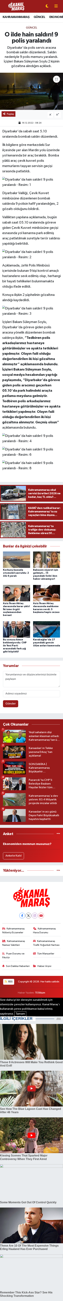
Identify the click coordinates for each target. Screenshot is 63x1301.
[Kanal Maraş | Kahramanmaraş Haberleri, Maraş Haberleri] (16, 6)
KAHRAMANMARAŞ (16, 17)
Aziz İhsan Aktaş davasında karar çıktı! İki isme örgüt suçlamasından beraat (16, 609)
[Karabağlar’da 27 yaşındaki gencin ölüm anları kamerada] (46, 629)
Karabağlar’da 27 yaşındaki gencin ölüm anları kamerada (46, 642)
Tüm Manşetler (45, 953)
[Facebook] (22, 915)
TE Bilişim (40, 992)
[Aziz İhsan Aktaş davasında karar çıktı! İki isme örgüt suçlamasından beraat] (16, 592)
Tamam (20, 1013)
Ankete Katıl (13, 855)
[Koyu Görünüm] (47, 6)
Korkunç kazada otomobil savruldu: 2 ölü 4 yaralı (16, 573)
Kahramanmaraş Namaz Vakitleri (13, 943)
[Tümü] (58, 833)
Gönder (10, 703)
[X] (28, 915)
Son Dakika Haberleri (18, 966)
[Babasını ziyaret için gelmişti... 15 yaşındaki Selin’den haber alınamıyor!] (46, 559)
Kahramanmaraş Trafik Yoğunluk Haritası (46, 943)
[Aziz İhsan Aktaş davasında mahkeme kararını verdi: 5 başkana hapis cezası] (46, 592)
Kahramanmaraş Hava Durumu (44, 930)
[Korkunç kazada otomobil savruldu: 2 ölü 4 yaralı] (16, 559)
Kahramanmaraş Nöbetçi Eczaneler (13, 930)
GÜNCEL (39, 17)
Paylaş (10, 114)
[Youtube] (41, 915)
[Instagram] (35, 915)
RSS (10, 981)
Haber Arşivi (44, 966)
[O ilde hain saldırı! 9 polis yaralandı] (31, 91)
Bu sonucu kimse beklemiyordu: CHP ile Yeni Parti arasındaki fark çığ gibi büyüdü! (15, 645)
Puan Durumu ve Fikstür (13, 955)
